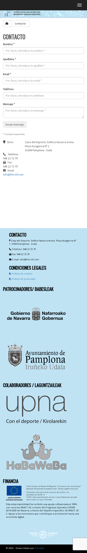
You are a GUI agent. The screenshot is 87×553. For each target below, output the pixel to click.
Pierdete (39, 548)
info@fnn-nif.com (13, 174)
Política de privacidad (23, 278)
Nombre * (9, 44)
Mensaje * (9, 104)
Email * (7, 74)
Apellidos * (9, 59)
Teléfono (8, 89)
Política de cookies (21, 273)
